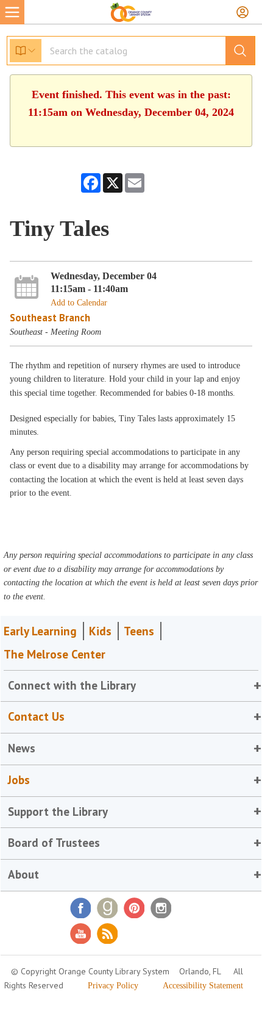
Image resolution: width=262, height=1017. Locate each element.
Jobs (19, 780)
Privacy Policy (113, 985)
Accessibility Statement (203, 985)
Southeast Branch (50, 317)
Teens (139, 631)
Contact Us (36, 716)
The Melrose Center (54, 654)
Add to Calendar (79, 302)
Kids (100, 631)
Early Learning (40, 631)
